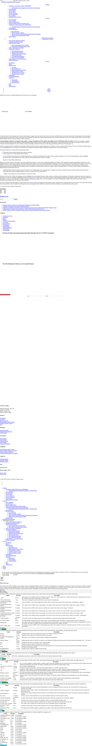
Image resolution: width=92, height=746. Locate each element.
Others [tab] (1, 709)
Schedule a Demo (4, 460)
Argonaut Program (4, 430)
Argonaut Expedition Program (12, 523)
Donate (4, 567)
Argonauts (5, 217)
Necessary (4, 591)
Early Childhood (9, 502)
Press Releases (6, 226)
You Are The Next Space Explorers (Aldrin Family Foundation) (23, 515)
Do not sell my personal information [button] (46, 573)
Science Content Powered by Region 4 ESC (16, 506)
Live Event (5, 222)
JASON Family (3, 433)
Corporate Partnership (5, 443)
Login (4, 568)
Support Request (12, 560)
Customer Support (4, 459)
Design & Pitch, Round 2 (14, 532)
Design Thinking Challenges (6, 452)
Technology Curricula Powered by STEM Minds (17, 489)
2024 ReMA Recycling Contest (7, 449)
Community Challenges (11, 529)
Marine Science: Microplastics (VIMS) (17, 516)
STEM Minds (6, 229)
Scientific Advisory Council (6, 423)
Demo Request (12, 559)
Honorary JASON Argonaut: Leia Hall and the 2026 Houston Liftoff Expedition (21, 205)
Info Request (11, 558)
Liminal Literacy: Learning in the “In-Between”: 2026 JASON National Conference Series (23, 209)
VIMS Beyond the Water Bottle (16, 533)
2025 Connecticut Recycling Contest (17, 525)
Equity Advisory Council (14, 550)
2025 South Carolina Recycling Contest (18, 527)
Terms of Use (3, 474)
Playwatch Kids (6, 223)
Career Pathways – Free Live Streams (14, 538)
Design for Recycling (13, 534)
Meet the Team (9, 545)
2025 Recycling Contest (11, 524)
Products (5, 488)
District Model (3, 438)
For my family (9, 498)
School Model (3, 440)
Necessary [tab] (2, 589)
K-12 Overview (9, 503)
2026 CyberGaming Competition (13, 528)
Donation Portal (3, 467)
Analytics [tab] (2, 657)
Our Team (2, 419)
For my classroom (10, 495)
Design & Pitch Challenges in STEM (8, 450)
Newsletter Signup (4, 461)
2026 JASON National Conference (14, 521)
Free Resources (9, 510)
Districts (5, 219)
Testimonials (8, 554)
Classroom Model (4, 441)
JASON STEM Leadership (9, 221)
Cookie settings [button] (5, 574)
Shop (4, 566)
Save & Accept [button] (3, 745)
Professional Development (6, 431)
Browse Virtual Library (11, 505)
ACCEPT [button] (15, 574)
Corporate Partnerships (11, 555)
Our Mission (3, 418)
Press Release (6, 225)
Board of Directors (4, 420)
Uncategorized (6, 230)
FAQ (1, 424)
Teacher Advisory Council (15, 553)
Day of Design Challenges (15, 537)
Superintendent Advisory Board (7, 422)
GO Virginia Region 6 (6, 147)
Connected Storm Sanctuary (15, 536)
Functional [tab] (2, 627)
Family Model (3, 442)
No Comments (28, 111)
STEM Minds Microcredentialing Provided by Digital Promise (23, 490)
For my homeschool (10, 497)
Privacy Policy (3, 473)
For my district (9, 493)
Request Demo (9, 518)
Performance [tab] (3, 650)
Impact (7, 544)
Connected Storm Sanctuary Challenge (9, 453)
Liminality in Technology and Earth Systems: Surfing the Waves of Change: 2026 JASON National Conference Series (30, 207)
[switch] (0, 629)
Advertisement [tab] (3, 681)
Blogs (1, 104)
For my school (9, 494)
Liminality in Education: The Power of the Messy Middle (16, 206)
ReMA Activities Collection (15, 514)
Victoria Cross (5, 111)
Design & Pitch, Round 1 (14, 531)
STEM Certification (7, 227)
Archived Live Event (7, 216)
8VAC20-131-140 (34, 178)
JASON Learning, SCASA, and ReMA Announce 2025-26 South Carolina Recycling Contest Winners (26, 210)
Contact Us (8, 557)
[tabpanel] (46, 610)
